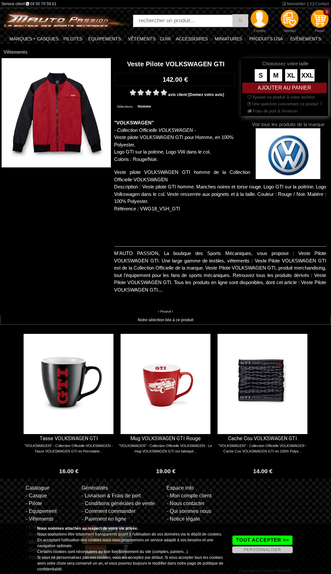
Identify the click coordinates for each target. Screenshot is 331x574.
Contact (321, 4)
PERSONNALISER (262, 549)
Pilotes (72, 38)
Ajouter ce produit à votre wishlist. (283, 97)
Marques (20, 38)
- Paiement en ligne (104, 519)
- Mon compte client (189, 495)
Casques (48, 38)
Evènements (305, 38)
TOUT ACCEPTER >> (262, 540)
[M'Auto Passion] (66, 20)
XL (291, 75)
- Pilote (34, 503)
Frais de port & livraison (274, 111)
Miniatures (228, 38)
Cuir (165, 38)
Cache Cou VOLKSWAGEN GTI (262, 438)
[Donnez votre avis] (206, 94)
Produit (165, 311)
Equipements (104, 38)
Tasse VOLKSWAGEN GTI (68, 438)
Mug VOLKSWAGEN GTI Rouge (165, 438)
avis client (177, 94)
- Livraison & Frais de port (111, 495)
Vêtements (141, 38)
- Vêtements (39, 519)
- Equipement (41, 511)
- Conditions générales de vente (118, 503)
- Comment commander (108, 511)
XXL (307, 75)
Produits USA (266, 38)
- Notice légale (183, 519)
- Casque (36, 495)
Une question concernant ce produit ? (286, 103)
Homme (144, 106)
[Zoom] (56, 112)
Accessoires (192, 38)
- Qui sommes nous (189, 511)
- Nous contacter (185, 503)
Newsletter (295, 4)
